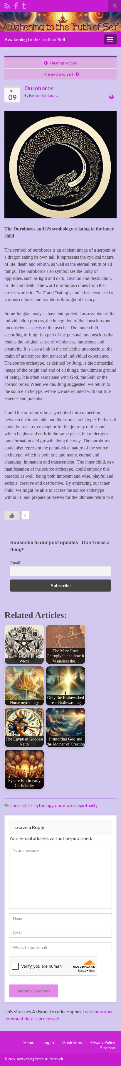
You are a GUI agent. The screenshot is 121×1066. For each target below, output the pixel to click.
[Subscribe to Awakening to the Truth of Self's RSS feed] (7, 5)
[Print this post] (111, 96)
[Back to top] (107, 1052)
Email (15, 562)
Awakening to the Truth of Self (34, 39)
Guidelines (72, 1042)
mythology (43, 805)
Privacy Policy (102, 1042)
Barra (33, 95)
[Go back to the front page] (60, 22)
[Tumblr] (24, 5)
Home (28, 1042)
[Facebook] (16, 5)
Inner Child (21, 805)
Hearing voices (63, 62)
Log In (48, 1042)
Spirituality (50, 95)
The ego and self (57, 74)
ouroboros (65, 805)
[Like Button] (11, 515)
